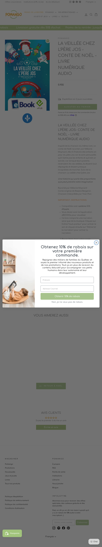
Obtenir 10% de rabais (67, 296)
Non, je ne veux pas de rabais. (67, 302)
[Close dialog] (96, 242)
